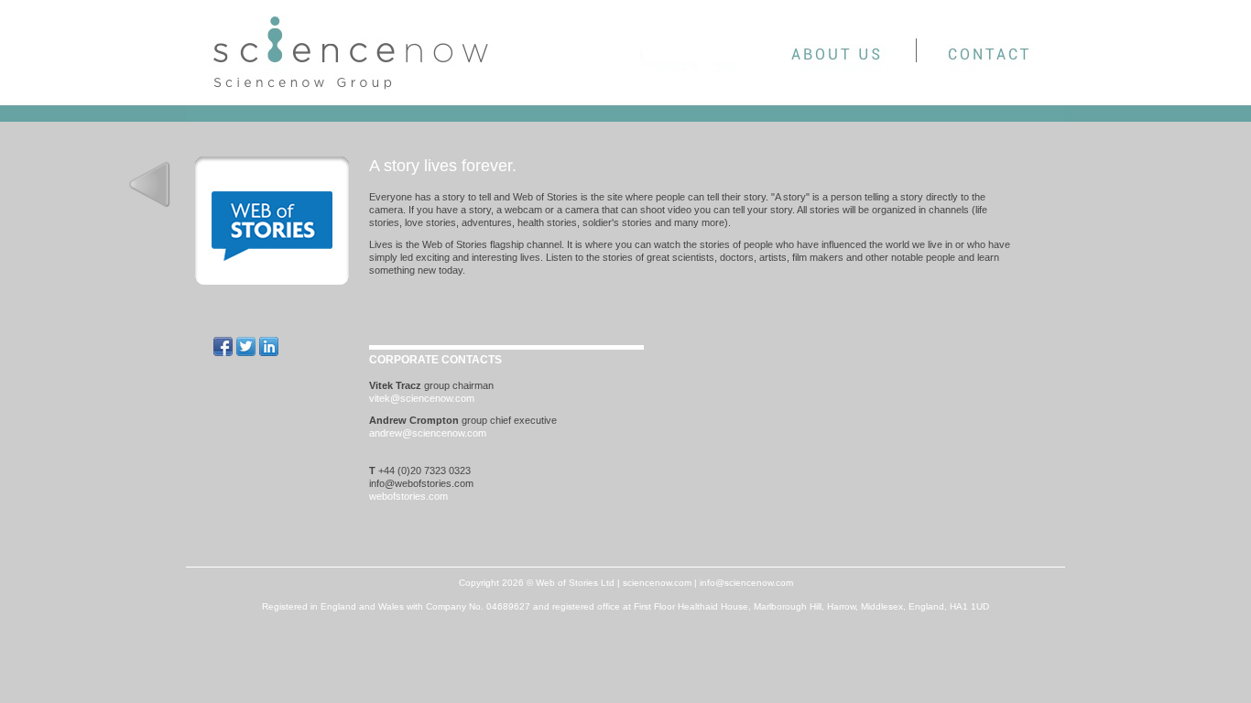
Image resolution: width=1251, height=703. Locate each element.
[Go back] (149, 184)
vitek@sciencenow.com (421, 398)
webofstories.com (408, 496)
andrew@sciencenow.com (427, 432)
